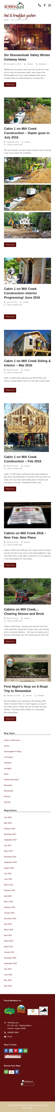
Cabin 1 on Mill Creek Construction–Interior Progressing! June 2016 (22, 293)
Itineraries (42, 64)
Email (9, 1037)
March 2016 (8, 885)
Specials (7, 802)
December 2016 (10, 857)
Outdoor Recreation (11, 780)
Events (6, 746)
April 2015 (8, 896)
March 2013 (8, 941)
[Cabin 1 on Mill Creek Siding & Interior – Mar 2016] (27, 343)
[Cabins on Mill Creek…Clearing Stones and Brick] (27, 591)
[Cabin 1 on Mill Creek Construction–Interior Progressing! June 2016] (27, 271)
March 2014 (8, 930)
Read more (10, 85)
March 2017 (8, 851)
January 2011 (9, 952)
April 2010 (8, 986)
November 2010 (10, 958)
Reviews (41, 696)
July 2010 (7, 969)
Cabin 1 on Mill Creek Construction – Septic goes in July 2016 (27, 133)
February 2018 (9, 829)
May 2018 (8, 823)
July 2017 (7, 845)
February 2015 (9, 907)
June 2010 (8, 975)
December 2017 (10, 834)
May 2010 (8, 980)
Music (6, 774)
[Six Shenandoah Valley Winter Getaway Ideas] (27, 37)
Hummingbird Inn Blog (12, 751)
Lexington (7, 768)
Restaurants (8, 791)
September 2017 (10, 840)
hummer (30, 64)
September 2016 (10, 862)
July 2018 (7, 817)
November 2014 (10, 919)
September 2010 (10, 963)
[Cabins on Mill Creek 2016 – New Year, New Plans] (27, 515)
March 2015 (8, 902)
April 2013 (8, 935)
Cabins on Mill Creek (14, 145)
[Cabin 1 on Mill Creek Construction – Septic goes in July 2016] (27, 111)
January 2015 (9, 913)
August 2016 (9, 868)
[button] (49, 5)
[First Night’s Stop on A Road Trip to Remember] (27, 668)
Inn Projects (8, 757)
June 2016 (8, 879)
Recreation (8, 785)
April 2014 (8, 924)
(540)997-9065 (12, 1033)
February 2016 (9, 890)
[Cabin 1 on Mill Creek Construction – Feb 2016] (26, 427)
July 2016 (7, 874)
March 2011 (8, 947)
